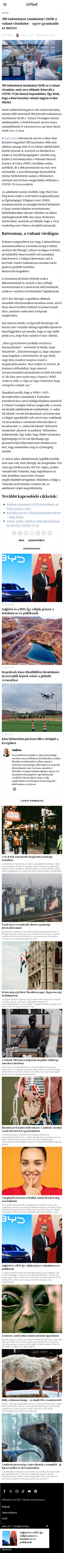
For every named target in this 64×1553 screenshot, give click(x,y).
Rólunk (6, 1506)
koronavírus (36, 540)
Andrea (24, 35)
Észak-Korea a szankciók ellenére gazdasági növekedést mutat (26, 926)
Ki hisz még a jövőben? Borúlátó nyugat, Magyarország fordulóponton (32, 994)
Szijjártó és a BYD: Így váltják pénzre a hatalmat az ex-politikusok (28, 611)
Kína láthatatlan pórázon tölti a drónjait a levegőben (30, 741)
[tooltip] (14, 533)
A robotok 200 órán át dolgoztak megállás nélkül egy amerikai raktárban (30, 1061)
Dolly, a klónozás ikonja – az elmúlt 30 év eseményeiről (31, 1400)
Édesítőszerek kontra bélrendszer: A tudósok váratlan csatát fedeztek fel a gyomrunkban (32, 1129)
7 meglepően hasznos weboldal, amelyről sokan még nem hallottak (31, 1199)
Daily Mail (10, 138)
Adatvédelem (9, 1512)
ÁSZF (5, 1518)
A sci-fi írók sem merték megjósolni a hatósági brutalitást (27, 858)
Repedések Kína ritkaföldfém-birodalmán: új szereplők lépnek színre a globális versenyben (31, 676)
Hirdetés (7, 1549)
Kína (21, 540)
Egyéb (5, 13)
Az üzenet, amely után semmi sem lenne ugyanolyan (30, 1335)
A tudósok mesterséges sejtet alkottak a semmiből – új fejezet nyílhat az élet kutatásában (31, 1466)
